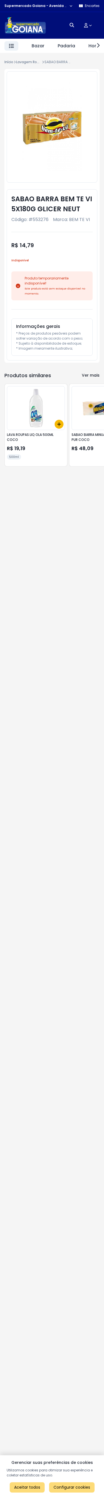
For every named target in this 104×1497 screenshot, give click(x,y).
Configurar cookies (72, 1487)
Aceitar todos (27, 1487)
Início (8, 62)
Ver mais (91, 375)
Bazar (38, 46)
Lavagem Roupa (30, 62)
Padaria (66, 46)
